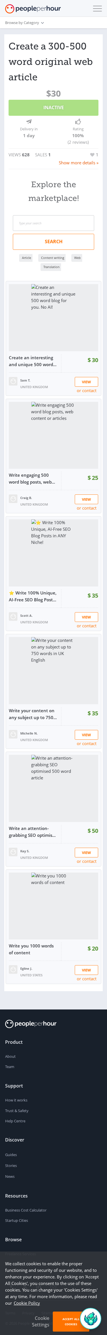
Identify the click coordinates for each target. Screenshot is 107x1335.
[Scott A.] (13, 616)
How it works (16, 1100)
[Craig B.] (13, 498)
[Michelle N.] (13, 734)
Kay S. (24, 851)
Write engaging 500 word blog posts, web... (32, 478)
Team (9, 1066)
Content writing (52, 258)
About (10, 1056)
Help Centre (15, 1121)
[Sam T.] (13, 381)
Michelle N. (29, 733)
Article (26, 258)
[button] (96, 8)
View (86, 381)
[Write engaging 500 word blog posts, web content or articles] (53, 435)
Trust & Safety (17, 1110)
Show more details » (78, 162)
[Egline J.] (13, 969)
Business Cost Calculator (26, 1210)
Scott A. (26, 615)
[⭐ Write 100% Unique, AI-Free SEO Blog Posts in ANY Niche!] (53, 552)
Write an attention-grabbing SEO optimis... (32, 831)
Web (77, 258)
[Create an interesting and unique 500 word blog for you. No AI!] (53, 317)
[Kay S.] (13, 851)
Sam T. (25, 380)
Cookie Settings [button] (40, 1321)
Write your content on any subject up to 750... (33, 714)
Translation (51, 267)
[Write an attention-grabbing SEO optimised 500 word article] (53, 788)
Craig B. (26, 498)
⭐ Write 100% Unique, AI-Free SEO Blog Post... (32, 596)
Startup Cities (16, 1220)
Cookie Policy (27, 1303)
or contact (86, 390)
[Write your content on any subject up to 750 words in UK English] (53, 670)
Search (53, 241)
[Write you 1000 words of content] (53, 906)
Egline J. (26, 968)
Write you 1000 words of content (31, 949)
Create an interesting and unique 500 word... (32, 361)
